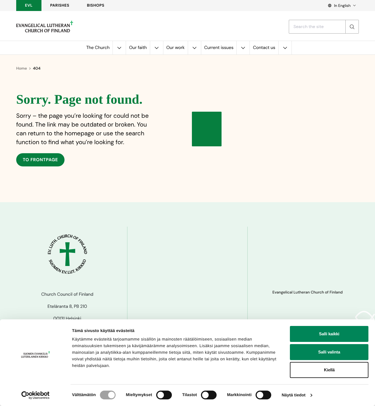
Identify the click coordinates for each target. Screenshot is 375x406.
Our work (175, 47)
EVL (29, 5)
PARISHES (59, 5)
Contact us (264, 47)
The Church (98, 47)
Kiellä (329, 369)
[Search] (352, 26)
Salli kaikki (329, 333)
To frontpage (40, 160)
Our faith (138, 47)
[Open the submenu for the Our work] (194, 47)
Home (21, 68)
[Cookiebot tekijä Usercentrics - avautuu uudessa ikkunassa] (36, 395)
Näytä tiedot (294, 395)
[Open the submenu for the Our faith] (156, 47)
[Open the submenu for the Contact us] (285, 47)
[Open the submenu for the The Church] (119, 47)
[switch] (164, 395)
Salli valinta (329, 352)
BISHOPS (96, 5)
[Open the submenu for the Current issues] (243, 47)
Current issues (219, 47)
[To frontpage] (44, 26)
